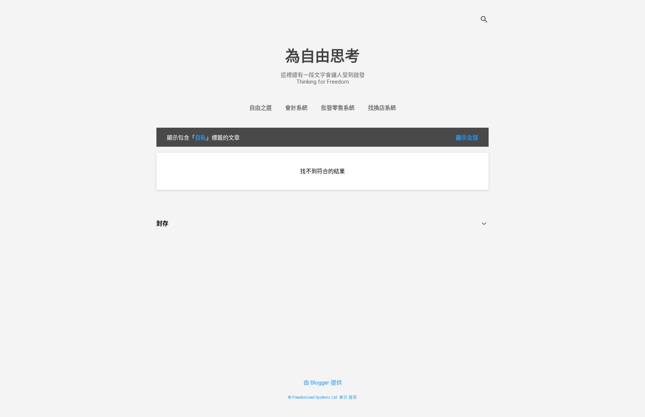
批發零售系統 (338, 108)
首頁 (353, 397)
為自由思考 (322, 56)
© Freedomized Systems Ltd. (313, 397)
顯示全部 (467, 137)
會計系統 (296, 108)
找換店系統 (382, 108)
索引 (343, 397)
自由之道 (260, 108)
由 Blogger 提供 (322, 382)
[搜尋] (484, 20)
